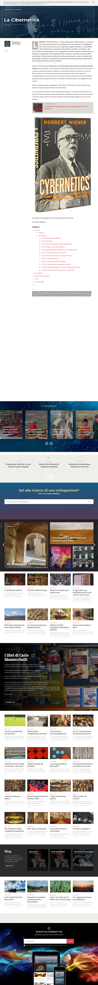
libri (77, 295)
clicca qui (44, 4)
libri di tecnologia (77, 292)
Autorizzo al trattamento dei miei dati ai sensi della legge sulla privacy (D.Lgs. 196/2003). (47, 945)
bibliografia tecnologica (39, 295)
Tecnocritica (8, 9)
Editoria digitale (67, 292)
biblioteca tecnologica (57, 295)
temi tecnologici (70, 295)
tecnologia (35, 292)
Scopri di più (10, 702)
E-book (48, 295)
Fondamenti (18, 9)
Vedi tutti (9, 866)
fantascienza (87, 292)
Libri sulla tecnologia (56, 292)
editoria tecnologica (85, 295)
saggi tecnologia (44, 292)
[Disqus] (63, 325)
